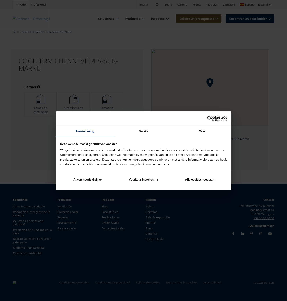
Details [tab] (143, 131)
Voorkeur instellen (141, 179)
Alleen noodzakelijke (87, 179)
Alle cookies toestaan (199, 179)
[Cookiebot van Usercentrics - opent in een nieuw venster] (210, 118)
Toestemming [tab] (85, 131)
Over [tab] (202, 131)
